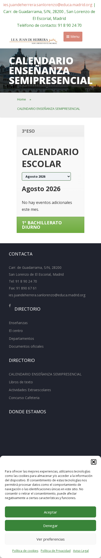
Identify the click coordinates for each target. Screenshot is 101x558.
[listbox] (46, 176)
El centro (16, 330)
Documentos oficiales (26, 346)
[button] (93, 461)
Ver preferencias (51, 539)
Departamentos (21, 338)
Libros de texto (21, 382)
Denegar (50, 525)
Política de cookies (25, 551)
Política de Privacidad (56, 551)
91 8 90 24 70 (26, 281)
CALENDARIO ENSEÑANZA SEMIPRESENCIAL (45, 374)
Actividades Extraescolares (30, 389)
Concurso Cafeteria (24, 397)
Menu (74, 36)
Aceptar (50, 512)
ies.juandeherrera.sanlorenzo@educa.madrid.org (47, 4)
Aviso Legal (81, 551)
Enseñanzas (18, 322)
